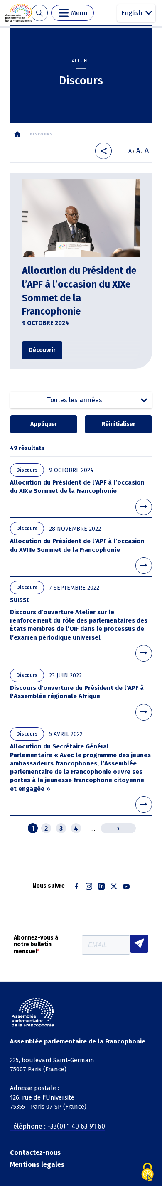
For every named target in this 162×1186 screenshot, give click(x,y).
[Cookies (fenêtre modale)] (147, 1172)
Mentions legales (37, 1165)
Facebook (76, 886)
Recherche (39, 13)
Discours (27, 470)
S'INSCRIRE (139, 944)
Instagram (89, 886)
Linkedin (101, 886)
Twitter (113, 886)
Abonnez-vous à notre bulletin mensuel (36, 945)
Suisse (20, 600)
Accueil (81, 61)
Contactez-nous (35, 1152)
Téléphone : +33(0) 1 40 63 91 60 (57, 1126)
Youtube (126, 886)
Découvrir (42, 350)
